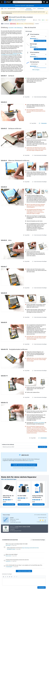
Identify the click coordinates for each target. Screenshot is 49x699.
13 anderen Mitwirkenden (41, 514)
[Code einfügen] (7, 577)
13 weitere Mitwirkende (21, 19)
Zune (5, 8)
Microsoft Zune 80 (11, 8)
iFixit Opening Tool (34, 62)
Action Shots (20, 23)
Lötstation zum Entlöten (39, 422)
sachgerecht (31, 460)
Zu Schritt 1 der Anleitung (15, 27)
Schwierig (14, 23)
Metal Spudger (33, 44)
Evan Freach (8, 545)
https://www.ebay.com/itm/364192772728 (30, 547)
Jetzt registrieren (30, 5)
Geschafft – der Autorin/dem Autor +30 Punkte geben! (24, 464)
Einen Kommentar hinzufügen (39, 443)
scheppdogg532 (9, 566)
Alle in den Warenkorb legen (8, 479)
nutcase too (8, 561)
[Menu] (2, 2)
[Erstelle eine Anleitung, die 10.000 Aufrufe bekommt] (43, 520)
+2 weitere (37, 23)
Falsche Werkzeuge (30, 23)
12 (40, 20)
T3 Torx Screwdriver (34, 34)
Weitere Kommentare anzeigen (24, 571)
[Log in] (47, 2)
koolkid (13, 19)
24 (43, 20)
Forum (34, 8)
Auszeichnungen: (42, 517)
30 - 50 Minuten (6, 23)
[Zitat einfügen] (12, 577)
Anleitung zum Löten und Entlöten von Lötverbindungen (11, 54)
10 (47, 20)
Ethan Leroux (8, 555)
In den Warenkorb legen (40, 40)
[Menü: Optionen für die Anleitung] (46, 8)
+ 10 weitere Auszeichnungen (41, 521)
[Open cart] (44, 2)
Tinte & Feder (6, 514)
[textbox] (24, 581)
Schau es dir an (9, 13)
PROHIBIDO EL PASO (11, 549)
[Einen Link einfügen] (10, 577)
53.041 (35, 20)
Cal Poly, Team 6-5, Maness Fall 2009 (22, 526)
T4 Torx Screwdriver (34, 52)
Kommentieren (41, 587)
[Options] (2, 8)
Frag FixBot (27, 96)
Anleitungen (28, 8)
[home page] (7, 2)
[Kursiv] (5, 577)
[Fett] (3, 577)
